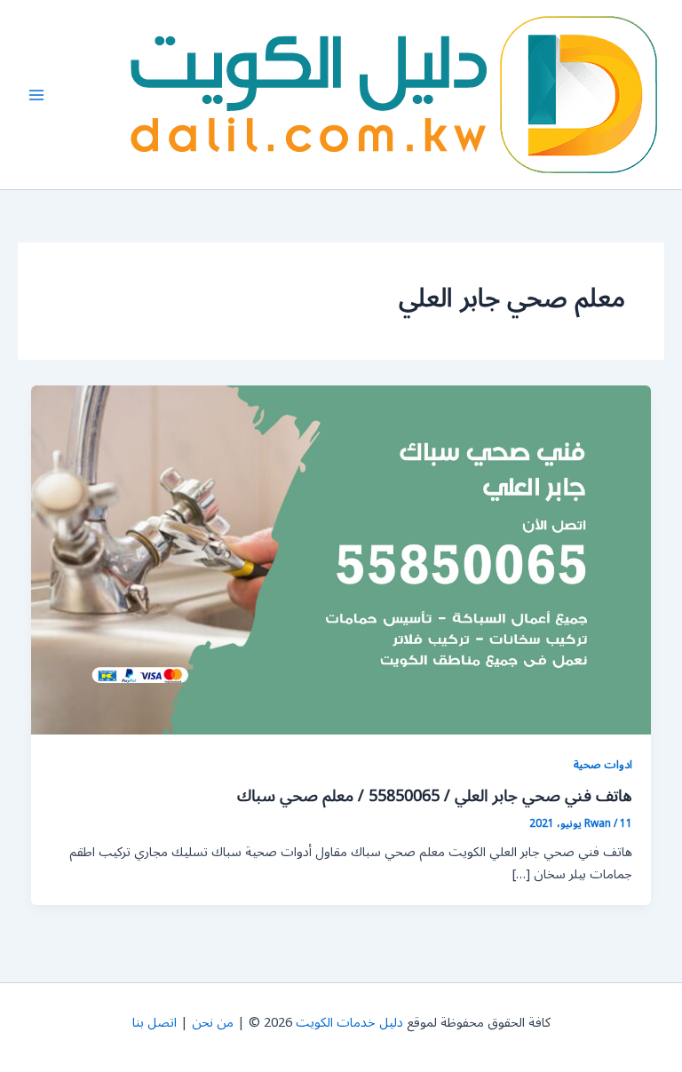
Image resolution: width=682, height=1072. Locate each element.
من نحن (213, 1022)
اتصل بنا (154, 1022)
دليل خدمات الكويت (349, 1022)
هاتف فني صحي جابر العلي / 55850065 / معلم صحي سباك (434, 796)
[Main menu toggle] (36, 95)
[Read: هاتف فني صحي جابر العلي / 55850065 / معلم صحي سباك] (341, 560)
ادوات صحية (603, 764)
